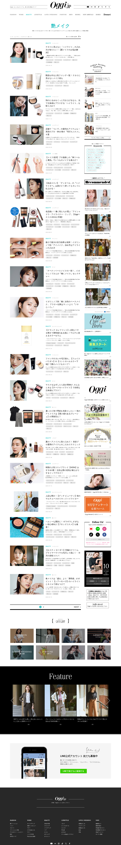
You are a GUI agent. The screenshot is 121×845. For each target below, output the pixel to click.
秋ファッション (67, 426)
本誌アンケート (99, 832)
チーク (64, 283)
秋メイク (76, 426)
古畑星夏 (66, 113)
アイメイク (49, 141)
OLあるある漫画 (31, 836)
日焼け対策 (47, 823)
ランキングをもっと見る (97, 137)
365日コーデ (13, 836)
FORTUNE (63, 14)
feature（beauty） (51, 343)
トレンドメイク (75, 224)
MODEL (77, 14)
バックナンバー (98, 583)
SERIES (98, 14)
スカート (12, 827)
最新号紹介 (98, 825)
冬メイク (90, 167)
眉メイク (101, 160)
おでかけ (63, 832)
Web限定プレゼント (101, 830)
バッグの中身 (30, 834)
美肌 (56, 565)
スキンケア (61, 343)
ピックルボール (65, 825)
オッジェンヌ (50, 60)
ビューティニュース (70, 343)
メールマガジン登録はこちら (98, 539)
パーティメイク (50, 537)
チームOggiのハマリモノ (67, 834)
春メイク (71, 591)
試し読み (103, 581)
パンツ (11, 825)
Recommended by (99, 311)
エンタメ (58, 283)
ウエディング (82, 825)
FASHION (13, 14)
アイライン (57, 141)
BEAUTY (29, 14)
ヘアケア (62, 452)
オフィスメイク (50, 196)
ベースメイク (59, 60)
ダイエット (47, 836)
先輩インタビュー (31, 825)
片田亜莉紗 (49, 62)
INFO (71, 14)
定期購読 (92, 581)
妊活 (80, 830)
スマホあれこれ (31, 830)
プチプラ (99, 165)
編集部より (98, 823)
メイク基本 (58, 170)
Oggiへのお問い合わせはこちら (97, 606)
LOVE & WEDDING (50, 14)
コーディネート (58, 424)
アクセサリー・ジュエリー (16, 832)
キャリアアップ (31, 823)
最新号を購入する (97, 578)
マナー (28, 832)
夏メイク (75, 60)
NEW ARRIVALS (88, 14)
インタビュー (50, 283)
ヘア (57, 452)
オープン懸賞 (99, 834)
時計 (11, 834)
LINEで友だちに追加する (73, 771)
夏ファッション (14, 823)
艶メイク (57, 62)
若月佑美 (56, 257)
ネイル (48, 591)
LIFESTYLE (38, 14)
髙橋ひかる (72, 198)
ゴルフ (63, 823)
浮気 (80, 832)
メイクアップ (23, 36)
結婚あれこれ (82, 827)
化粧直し (98, 167)
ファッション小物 (14, 830)
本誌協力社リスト (100, 827)
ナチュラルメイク (59, 167)
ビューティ (16, 36)
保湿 (73, 563)
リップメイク (66, 170)
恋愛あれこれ (82, 823)
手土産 (63, 830)
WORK (21, 14)
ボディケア (47, 834)
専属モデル (73, 113)
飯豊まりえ (70, 454)
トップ (11, 36)
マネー (28, 827)
